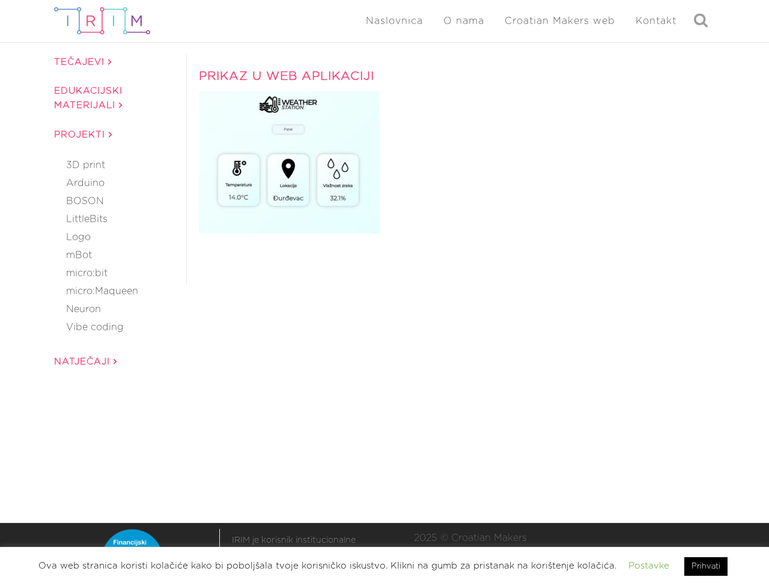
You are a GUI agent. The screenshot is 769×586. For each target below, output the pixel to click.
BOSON (85, 201)
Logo (78, 237)
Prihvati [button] (705, 566)
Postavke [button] (648, 565)
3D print (85, 165)
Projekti (81, 134)
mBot (79, 255)
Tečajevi (81, 62)
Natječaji (84, 361)
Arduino (85, 183)
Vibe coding (95, 327)
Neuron (83, 309)
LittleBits (87, 219)
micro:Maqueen (102, 291)
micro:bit (87, 273)
